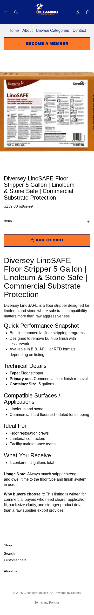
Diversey (8, 221)
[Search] (16, 12)
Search (9, 554)
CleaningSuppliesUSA (38, 593)
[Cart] (88, 12)
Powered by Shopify (68, 593)
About (27, 30)
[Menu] (5, 12)
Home (13, 30)
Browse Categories (52, 30)
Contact (79, 30)
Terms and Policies (47, 602)
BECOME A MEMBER (47, 43)
